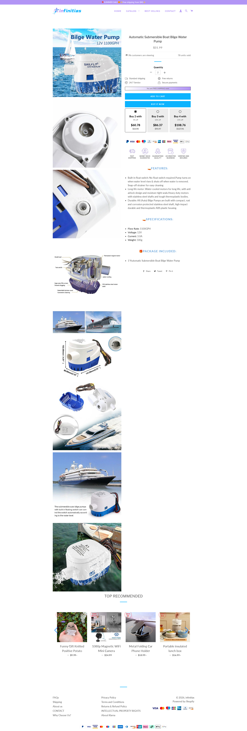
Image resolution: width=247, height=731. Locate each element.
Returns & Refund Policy (114, 706)
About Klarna (108, 715)
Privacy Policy (108, 697)
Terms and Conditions (112, 701)
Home (117, 11)
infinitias (190, 697)
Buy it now (157, 104)
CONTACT (170, 11)
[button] (56, 630)
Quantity (158, 67)
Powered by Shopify (183, 701)
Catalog (131, 11)
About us (57, 706)
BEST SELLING (152, 11)
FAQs (56, 697)
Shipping (57, 701)
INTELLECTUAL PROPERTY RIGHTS (121, 710)
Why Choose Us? (62, 715)
